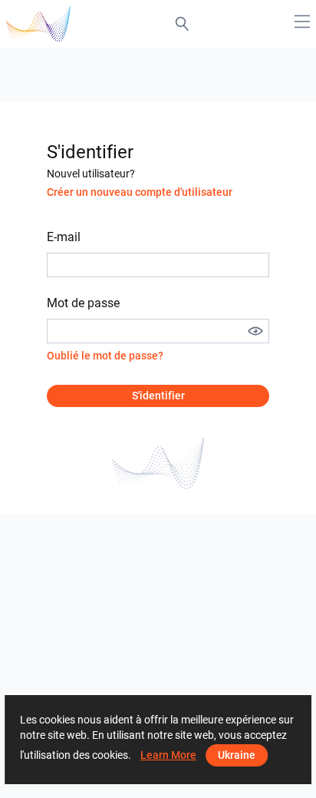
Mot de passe (83, 303)
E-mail (64, 237)
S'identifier (158, 395)
